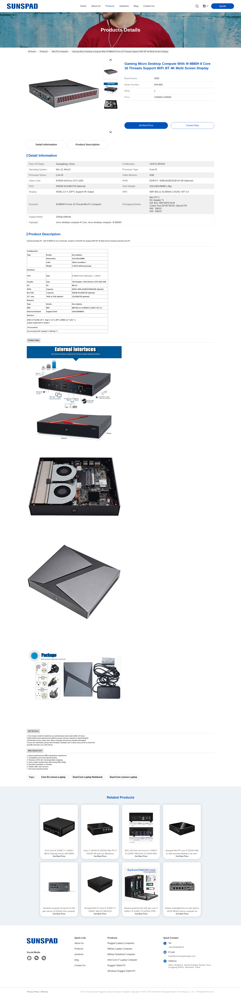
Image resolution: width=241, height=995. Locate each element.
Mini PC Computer (60, 51)
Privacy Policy (33, 992)
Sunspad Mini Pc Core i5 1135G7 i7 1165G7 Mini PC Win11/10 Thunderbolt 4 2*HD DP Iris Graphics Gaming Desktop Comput (100, 910)
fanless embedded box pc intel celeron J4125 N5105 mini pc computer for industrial (182, 910)
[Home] (42, 944)
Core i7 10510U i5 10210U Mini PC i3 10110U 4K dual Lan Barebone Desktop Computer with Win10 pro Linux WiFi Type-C (100, 852)
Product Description (88, 144)
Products (44, 51)
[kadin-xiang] (43, 958)
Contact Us (79, 965)
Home (83, 6)
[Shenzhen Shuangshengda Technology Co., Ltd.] (22, 6)
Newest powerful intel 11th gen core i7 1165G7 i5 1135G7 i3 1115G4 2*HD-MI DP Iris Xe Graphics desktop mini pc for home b (141, 910)
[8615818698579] (29, 958)
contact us (148, 6)
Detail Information (46, 144)
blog (136, 6)
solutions (124, 6)
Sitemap (44, 992)
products (110, 6)
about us (96, 6)
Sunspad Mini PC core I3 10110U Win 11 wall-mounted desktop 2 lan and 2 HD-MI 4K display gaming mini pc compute (182, 852)
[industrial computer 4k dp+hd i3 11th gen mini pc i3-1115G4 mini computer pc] (59, 884)
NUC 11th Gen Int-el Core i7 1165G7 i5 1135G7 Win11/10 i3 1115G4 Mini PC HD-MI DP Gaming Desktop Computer (141, 852)
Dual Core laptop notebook (88, 777)
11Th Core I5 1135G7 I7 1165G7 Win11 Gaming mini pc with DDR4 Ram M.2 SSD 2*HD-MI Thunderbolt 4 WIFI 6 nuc (59, 852)
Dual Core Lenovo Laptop (123, 777)
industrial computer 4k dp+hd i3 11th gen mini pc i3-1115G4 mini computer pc (59, 910)
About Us (79, 943)
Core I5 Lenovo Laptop (53, 777)
